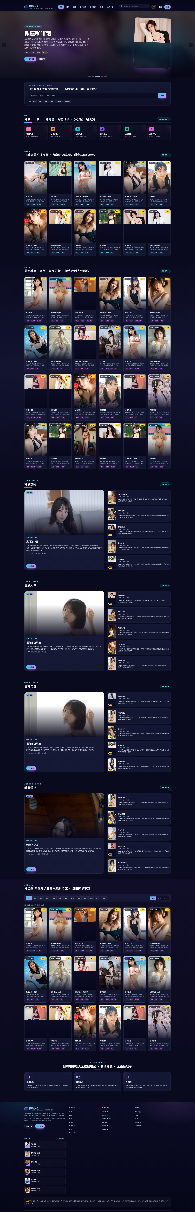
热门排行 (110, 7)
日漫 (101, 7)
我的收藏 (138, 1122)
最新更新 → (165, 271)
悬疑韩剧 (105, 1126)
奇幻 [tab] (97, 898)
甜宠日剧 (105, 1129)
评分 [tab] (165, 898)
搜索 (162, 96)
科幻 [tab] (85, 898)
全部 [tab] (28, 898)
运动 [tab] (103, 898)
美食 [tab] (66, 898)
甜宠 (46, 101)
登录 (160, 7)
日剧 (74, 7)
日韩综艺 (93, 7)
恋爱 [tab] (35, 898)
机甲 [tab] (47, 898)
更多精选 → (165, 155)
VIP (154, 7)
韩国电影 (67, 101)
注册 (167, 7)
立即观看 (31, 57)
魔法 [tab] (91, 898)
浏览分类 (29, 1126)
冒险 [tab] (41, 898)
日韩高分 (105, 1115)
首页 (61, 7)
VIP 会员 (138, 1112)
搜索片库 (138, 1126)
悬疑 (52, 101)
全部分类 (105, 1112)
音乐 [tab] (72, 898)
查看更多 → (165, 484)
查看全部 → (62, 1138)
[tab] (89, 76)
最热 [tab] (159, 898)
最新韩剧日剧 (106, 1119)
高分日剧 (58, 101)
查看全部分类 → (164, 119)
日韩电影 (83, 7)
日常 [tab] (53, 898)
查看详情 (42, 57)
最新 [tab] (153, 898)
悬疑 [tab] (60, 898)
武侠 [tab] (78, 898)
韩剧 (67, 7)
